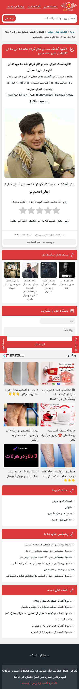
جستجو (9, 18)
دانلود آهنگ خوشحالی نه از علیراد (52, 626)
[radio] (56, 212)
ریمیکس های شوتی (60, 513)
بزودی (38, 234)
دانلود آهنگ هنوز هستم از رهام (52, 601)
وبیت (25, 683)
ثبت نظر (39, 344)
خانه (72, 32)
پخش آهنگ (38, 656)
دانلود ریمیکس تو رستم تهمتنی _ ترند (49, 551)
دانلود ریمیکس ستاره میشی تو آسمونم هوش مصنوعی (39, 576)
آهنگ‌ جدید (34, 6)
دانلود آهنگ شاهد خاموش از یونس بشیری (46, 607)
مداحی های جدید (61, 520)
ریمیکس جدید (15, 6)
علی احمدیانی (34, 70)
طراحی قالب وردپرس (44, 683)
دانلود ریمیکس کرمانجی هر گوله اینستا (48, 545)
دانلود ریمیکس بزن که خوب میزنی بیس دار (45, 557)
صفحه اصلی (50, 6)
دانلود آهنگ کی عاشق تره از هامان (51, 632)
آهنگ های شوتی (57, 32)
